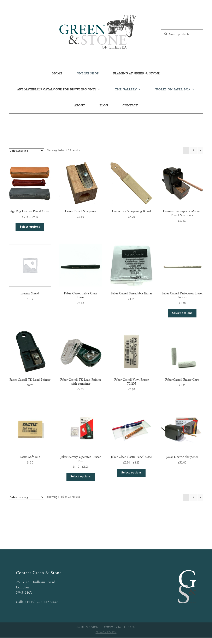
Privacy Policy (106, 633)
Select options (30, 227)
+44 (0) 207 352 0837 (41, 602)
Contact (130, 105)
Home (57, 73)
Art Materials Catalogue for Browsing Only (56, 89)
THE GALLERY (126, 89)
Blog (104, 105)
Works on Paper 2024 (172, 89)
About (79, 105)
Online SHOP (88, 73)
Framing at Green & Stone (136, 73)
